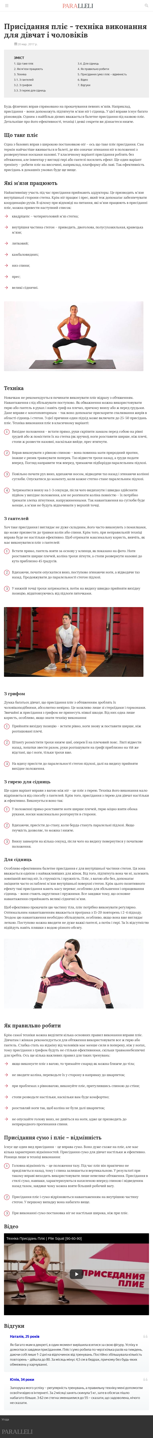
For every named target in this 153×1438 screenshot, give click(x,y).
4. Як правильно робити (93, 69)
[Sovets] (17, 1432)
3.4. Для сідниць (88, 63)
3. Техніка (20, 74)
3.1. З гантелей (24, 80)
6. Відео (83, 80)
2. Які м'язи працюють (28, 69)
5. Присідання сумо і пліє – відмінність (102, 74)
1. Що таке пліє (23, 63)
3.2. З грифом (23, 85)
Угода (5, 1419)
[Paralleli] (78, 6)
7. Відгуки (84, 85)
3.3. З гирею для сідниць (30, 90)
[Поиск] (146, 5)
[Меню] (7, 5)
